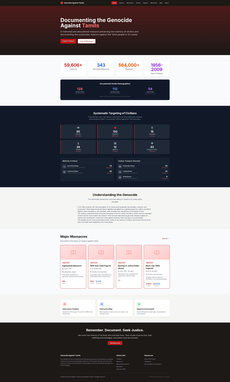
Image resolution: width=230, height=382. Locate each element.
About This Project (149, 359)
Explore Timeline (68, 41)
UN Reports (147, 361)
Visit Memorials (115, 343)
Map (161, 3)
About (167, 3)
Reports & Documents (122, 364)
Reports (145, 3)
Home (114, 3)
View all (164, 238)
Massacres (130, 3)
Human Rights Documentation (153, 364)
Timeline (121, 3)
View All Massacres (86, 41)
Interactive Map (121, 369)
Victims (138, 3)
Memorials (153, 3)
